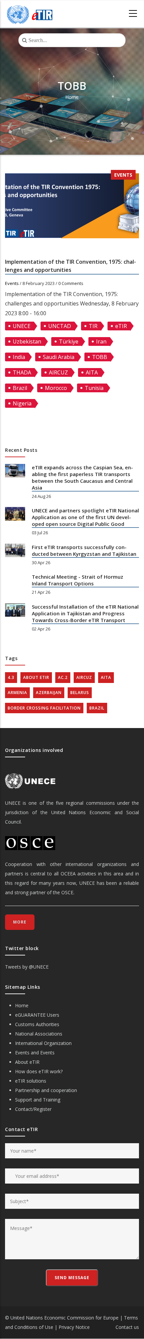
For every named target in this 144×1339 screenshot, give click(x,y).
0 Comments (70, 283)
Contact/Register (33, 1109)
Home (72, 97)
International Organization (43, 1043)
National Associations (38, 1033)
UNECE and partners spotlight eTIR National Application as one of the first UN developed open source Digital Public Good (85, 517)
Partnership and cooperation (46, 1090)
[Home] (30, 13)
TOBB (99, 357)
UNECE (21, 326)
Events (123, 175)
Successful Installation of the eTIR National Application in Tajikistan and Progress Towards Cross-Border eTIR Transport (85, 613)
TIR (93, 326)
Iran (101, 341)
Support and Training (37, 1099)
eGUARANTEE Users (37, 1015)
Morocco (56, 388)
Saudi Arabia (58, 357)
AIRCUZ (58, 372)
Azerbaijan (49, 692)
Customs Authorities (37, 1024)
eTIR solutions (30, 1081)
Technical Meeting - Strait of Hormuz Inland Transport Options (77, 580)
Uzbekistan (27, 341)
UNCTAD (59, 326)
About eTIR (27, 1062)
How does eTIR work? (39, 1071)
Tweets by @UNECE (27, 967)
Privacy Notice (74, 1327)
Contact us (127, 1327)
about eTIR (36, 677)
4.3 (11, 677)
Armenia (17, 692)
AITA (92, 372)
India (19, 357)
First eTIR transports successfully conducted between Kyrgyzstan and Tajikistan (84, 550)
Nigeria (22, 403)
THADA (22, 372)
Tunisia (94, 388)
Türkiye (68, 341)
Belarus (79, 692)
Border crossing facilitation (44, 708)
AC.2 (63, 677)
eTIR (121, 326)
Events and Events (35, 1052)
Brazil (20, 388)
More (19, 922)
